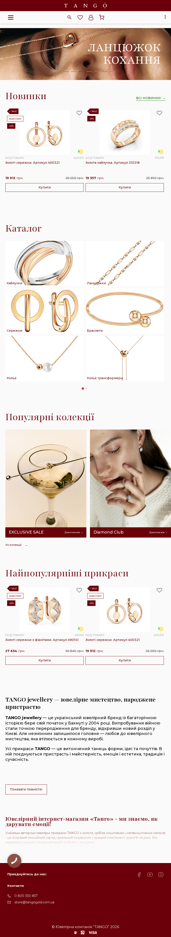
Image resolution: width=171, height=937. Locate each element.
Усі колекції (13, 544)
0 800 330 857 (26, 896)
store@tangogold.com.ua (34, 902)
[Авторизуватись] (90, 17)
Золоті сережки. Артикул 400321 (32, 163)
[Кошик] (101, 17)
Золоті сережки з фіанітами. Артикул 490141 (42, 640)
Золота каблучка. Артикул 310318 (113, 163)
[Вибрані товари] (80, 17)
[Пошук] (69, 17)
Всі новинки (148, 98)
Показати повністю (26, 789)
